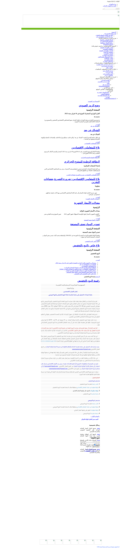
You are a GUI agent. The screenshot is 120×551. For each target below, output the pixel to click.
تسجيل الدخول (95, 446)
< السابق (97, 416)
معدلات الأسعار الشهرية (87, 202)
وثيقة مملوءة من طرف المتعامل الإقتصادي (87, 387)
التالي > (93, 416)
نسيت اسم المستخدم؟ (90, 451)
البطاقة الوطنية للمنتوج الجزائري (82, 161)
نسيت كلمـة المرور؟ (90, 449)
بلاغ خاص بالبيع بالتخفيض (86, 245)
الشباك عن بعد (92, 130)
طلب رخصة (95, 384)
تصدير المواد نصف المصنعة (85, 224)
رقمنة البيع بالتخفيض (88, 280)
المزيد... (98, 124)
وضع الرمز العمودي (89, 105)
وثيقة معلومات (94, 390)
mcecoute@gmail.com (51, 366)
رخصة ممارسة (94, 394)
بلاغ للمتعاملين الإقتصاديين (85, 147)
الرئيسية (97, 276)
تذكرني (98, 445)
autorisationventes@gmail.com (81, 349)
